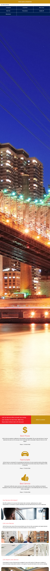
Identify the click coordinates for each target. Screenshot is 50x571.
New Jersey (41, 7)
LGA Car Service (5, 4)
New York (8, 10)
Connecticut (8, 7)
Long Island (25, 7)
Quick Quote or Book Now (25, 1)
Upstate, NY (41, 10)
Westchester (8, 14)
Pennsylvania (25, 10)
